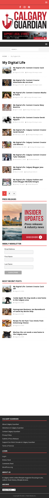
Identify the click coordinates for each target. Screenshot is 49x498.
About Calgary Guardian (10, 424)
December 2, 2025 (20, 159)
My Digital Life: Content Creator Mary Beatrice (28, 106)
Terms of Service (8, 446)
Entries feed (6, 460)
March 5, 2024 (19, 172)
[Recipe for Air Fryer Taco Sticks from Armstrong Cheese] (6, 323)
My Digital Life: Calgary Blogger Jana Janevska (28, 168)
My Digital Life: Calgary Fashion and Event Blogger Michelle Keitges (28, 181)
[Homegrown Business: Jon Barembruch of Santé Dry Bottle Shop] (6, 311)
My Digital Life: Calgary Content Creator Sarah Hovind (29, 131)
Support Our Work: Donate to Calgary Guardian (18, 442)
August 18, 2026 (19, 85)
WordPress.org (7, 467)
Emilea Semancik (34, 159)
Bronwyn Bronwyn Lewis (34, 72)
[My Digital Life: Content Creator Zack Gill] (6, 289)
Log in (4, 456)
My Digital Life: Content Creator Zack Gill (28, 69)
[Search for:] (24, 49)
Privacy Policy (7, 435)
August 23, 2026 (19, 325)
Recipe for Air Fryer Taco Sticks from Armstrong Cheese (28, 322)
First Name (9, 256)
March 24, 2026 (19, 122)
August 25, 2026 (19, 72)
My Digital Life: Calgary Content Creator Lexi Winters (29, 143)
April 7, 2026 (18, 110)
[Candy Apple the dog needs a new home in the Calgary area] (6, 300)
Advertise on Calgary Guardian (13, 428)
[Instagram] (25, 7)
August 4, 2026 (19, 97)
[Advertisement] (19, 376)
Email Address (10, 249)
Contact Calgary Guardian (11, 431)
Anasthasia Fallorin (31, 172)
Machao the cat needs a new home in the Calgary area (28, 333)
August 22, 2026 (19, 337)
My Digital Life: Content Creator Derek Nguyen (29, 118)
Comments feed (7, 464)
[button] (45, 2)
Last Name (8, 264)
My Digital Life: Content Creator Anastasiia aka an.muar (26, 81)
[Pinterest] (29, 7)
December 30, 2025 (20, 147)
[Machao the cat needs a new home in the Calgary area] (6, 334)
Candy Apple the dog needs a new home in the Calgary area (29, 299)
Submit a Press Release (10, 439)
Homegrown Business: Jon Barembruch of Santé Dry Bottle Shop (29, 310)
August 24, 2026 (19, 314)
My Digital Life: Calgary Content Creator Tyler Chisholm (29, 156)
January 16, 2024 (19, 184)
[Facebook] (20, 7)
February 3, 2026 (20, 134)
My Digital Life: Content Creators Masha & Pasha (29, 94)
